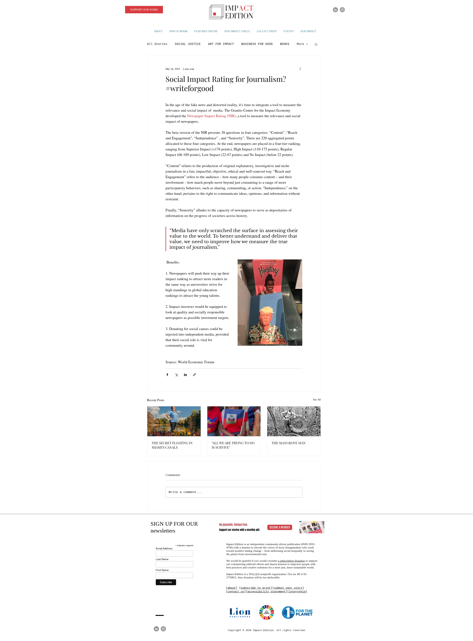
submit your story (288, 588)
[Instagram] (342, 9)
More (300, 44)
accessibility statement (266, 591)
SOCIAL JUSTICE (188, 44)
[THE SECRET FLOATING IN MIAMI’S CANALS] (174, 421)
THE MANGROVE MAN (289, 443)
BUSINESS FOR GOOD (257, 44)
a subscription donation (291, 560)
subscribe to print (256, 588)
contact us (235, 591)
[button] (316, 44)
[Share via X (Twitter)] (176, 374)
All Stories (157, 44)
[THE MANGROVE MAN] (294, 421)
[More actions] (300, 69)
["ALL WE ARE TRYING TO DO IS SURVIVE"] (234, 421)
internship (297, 591)
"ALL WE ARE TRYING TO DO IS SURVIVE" (233, 445)
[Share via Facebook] (167, 374)
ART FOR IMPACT (221, 44)
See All (317, 399)
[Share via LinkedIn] (185, 374)
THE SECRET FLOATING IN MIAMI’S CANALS (172, 445)
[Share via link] (194, 374)
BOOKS (284, 44)
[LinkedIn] (335, 9)
